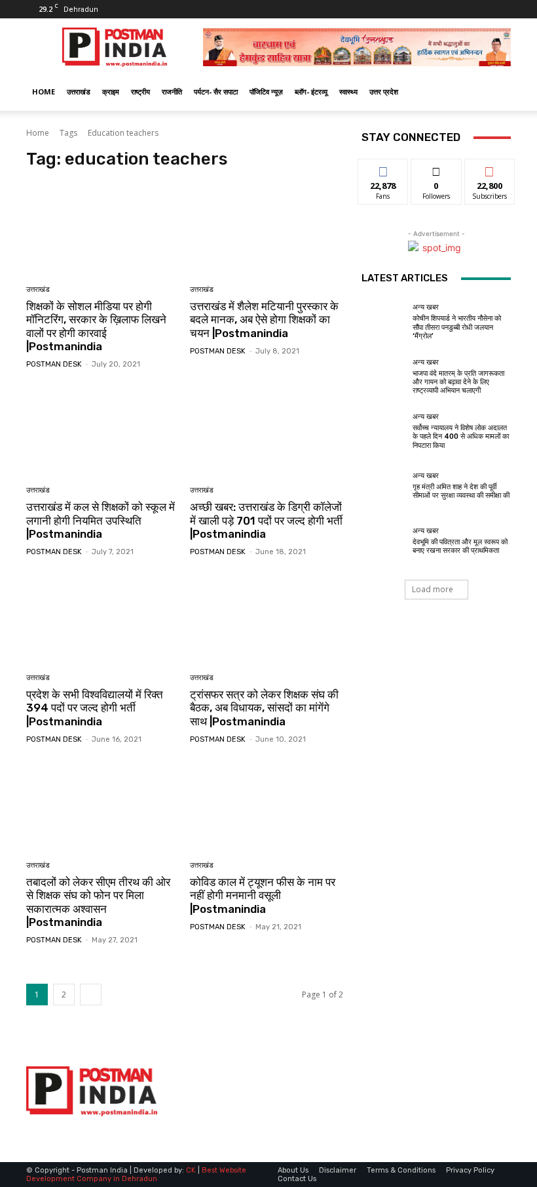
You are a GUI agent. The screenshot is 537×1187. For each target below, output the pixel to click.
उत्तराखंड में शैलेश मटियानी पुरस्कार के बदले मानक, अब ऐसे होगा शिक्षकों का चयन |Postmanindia (264, 320)
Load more (432, 589)
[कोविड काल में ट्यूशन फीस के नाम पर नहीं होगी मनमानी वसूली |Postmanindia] (267, 804)
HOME (43, 91)
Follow (436, 169)
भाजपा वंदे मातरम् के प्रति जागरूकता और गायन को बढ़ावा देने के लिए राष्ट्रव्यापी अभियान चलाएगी (458, 382)
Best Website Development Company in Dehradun (136, 1174)
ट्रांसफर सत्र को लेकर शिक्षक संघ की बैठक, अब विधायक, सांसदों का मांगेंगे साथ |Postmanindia (264, 708)
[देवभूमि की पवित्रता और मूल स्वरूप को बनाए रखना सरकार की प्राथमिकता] (383, 541)
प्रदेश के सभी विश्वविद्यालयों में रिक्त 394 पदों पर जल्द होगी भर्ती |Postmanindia (94, 708)
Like (383, 169)
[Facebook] (458, 9)
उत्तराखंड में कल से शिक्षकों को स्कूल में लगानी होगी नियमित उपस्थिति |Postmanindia (100, 520)
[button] (495, 92)
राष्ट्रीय (140, 91)
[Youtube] (501, 9)
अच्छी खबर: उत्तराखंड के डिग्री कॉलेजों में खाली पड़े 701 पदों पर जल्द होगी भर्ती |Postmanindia (266, 520)
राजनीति (172, 91)
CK (191, 1170)
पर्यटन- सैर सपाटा (216, 91)
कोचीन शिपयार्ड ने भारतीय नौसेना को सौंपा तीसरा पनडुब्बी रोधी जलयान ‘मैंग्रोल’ (457, 327)
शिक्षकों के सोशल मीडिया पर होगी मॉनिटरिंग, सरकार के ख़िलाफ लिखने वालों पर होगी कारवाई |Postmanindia (96, 326)
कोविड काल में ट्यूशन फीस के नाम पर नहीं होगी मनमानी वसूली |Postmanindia (262, 895)
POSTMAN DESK (54, 364)
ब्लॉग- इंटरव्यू (311, 91)
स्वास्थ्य (348, 91)
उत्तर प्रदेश (383, 91)
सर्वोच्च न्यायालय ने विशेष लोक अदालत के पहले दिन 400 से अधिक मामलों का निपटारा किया (461, 436)
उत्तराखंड (78, 91)
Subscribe (490, 169)
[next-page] (91, 994)
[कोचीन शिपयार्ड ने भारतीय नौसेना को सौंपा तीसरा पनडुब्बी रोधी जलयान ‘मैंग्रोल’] (383, 322)
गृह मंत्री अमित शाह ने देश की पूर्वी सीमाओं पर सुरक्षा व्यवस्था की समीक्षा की (461, 491)
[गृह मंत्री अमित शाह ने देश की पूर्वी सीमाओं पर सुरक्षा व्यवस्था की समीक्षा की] (383, 486)
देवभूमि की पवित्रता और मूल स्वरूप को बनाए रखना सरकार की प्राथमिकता (460, 546)
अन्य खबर (426, 307)
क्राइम (110, 91)
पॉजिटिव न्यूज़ (266, 91)
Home (37, 132)
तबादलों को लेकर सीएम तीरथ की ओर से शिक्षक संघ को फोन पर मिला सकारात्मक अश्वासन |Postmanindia (98, 902)
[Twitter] (479, 9)
